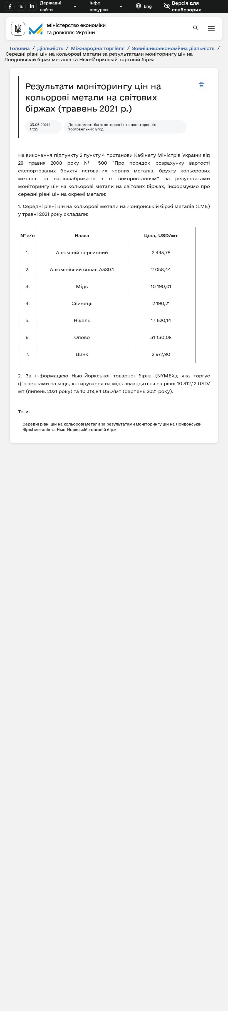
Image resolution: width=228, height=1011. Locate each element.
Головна (20, 48)
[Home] (98, 29)
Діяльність (50, 48)
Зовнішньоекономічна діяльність (173, 48)
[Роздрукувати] (201, 84)
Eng (148, 6)
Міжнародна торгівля (98, 48)
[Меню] (211, 29)
